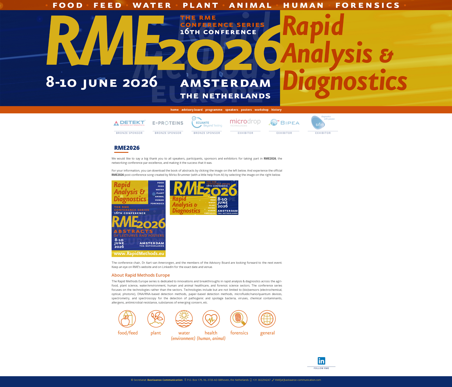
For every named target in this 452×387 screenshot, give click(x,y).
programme (213, 110)
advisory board (192, 110)
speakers (231, 110)
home (175, 110)
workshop (262, 110)
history (276, 110)
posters (246, 110)
